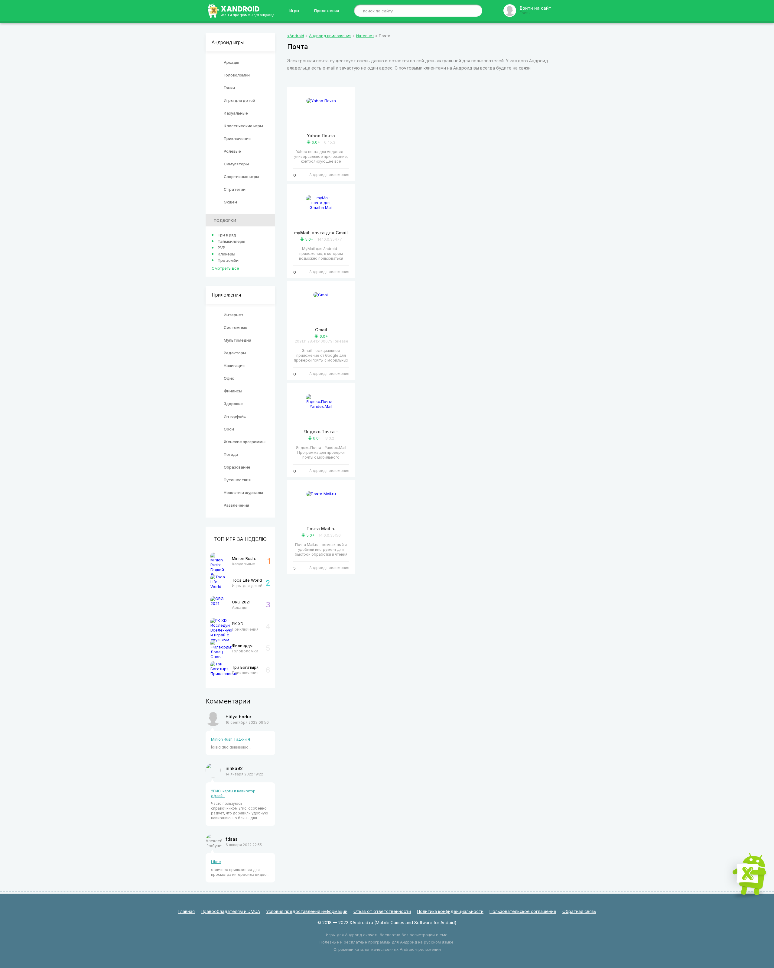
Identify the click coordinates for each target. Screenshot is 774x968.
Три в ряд (227, 234)
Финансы (233, 390)
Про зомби (228, 260)
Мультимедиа (237, 340)
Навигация (234, 365)
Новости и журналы (243, 492)
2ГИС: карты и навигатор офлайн (233, 793)
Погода (231, 454)
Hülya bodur (238, 716)
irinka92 (234, 768)
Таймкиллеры (231, 241)
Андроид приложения (329, 174)
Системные (235, 327)
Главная (186, 911)
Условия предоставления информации (306, 911)
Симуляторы (236, 163)
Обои (229, 429)
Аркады (231, 62)
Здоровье (233, 403)
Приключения (237, 138)
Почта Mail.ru (321, 528)
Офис (229, 378)
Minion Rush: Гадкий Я (230, 739)
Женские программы (244, 441)
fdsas (232, 839)
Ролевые (232, 151)
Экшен (230, 202)
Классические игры (243, 125)
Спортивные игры (241, 176)
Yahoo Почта (321, 135)
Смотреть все (225, 268)
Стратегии (235, 189)
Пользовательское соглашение (522, 911)
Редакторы (235, 352)
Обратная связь (579, 911)
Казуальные (236, 113)
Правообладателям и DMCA (230, 911)
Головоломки (237, 75)
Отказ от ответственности (382, 911)
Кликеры (226, 254)
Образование (237, 467)
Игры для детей (239, 100)
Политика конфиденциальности (450, 911)
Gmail (321, 329)
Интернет (233, 314)
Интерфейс (235, 416)
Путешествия (237, 479)
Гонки (229, 87)
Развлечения (236, 505)
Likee (216, 861)
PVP (221, 247)
